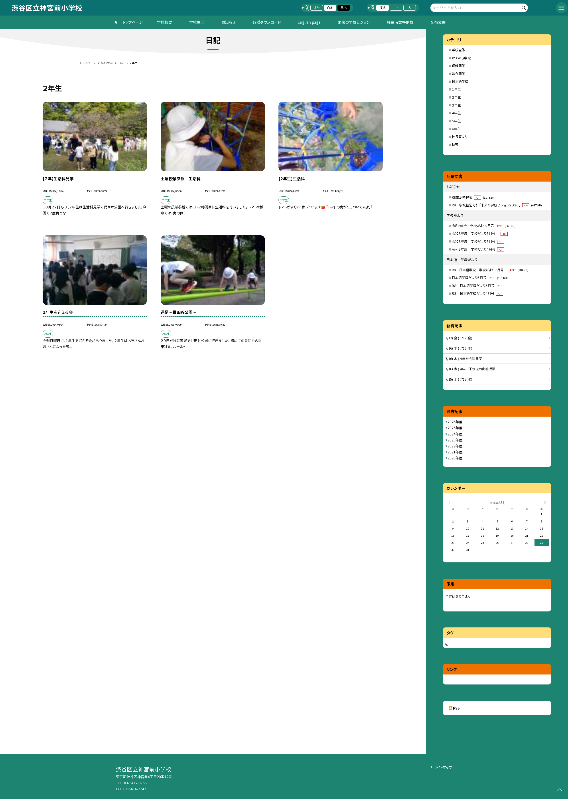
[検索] (524, 7)
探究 (455, 144)
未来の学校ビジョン (354, 22)
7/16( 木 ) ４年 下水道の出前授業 (470, 368)
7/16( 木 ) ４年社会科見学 (463, 358)
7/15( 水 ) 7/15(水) (458, 379)
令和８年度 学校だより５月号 (477, 241)
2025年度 (455, 427)
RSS (456, 708)
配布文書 (438, 22)
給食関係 (458, 73)
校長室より (459, 136)
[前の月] (449, 502)
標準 (382, 7)
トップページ (132, 22)
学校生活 (196, 22)
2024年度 (455, 434)
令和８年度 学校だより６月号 (479, 233)
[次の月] (544, 502)
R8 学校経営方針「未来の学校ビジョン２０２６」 (497, 205)
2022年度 (455, 446)
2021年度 (455, 452)
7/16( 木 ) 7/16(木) (458, 348)
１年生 (456, 89)
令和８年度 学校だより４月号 (477, 249)
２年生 (456, 97)
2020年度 (455, 458)
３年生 (456, 105)
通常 (317, 7)
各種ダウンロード (266, 22)
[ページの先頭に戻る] (559, 790)
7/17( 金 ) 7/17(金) (458, 338)
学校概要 (164, 22)
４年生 (456, 113)
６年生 (456, 128)
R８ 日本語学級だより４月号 (477, 293)
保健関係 (458, 65)
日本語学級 (460, 81)
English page (309, 22)
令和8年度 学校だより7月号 (483, 225)
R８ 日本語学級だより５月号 (477, 285)
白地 (330, 7)
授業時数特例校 (400, 22)
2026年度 (455, 421)
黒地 (344, 7)
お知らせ (228, 22)
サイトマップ (443, 767)
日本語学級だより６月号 (480, 277)
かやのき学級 (461, 57)
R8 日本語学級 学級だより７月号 (490, 269)
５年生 (456, 121)
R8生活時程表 (473, 197)
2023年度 (455, 440)
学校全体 (458, 49)
